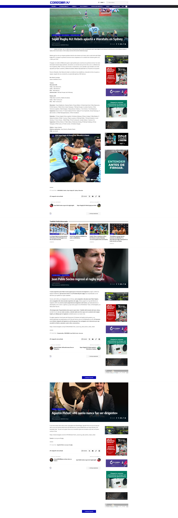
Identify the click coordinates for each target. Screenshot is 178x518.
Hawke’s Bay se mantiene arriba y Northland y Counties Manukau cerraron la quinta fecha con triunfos (99, 238)
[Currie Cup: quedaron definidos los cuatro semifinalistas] (79, 229)
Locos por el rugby (68, 444)
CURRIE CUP (72, 234)
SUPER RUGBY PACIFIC (75, 35)
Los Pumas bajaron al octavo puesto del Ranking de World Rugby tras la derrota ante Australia (58, 238)
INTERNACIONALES (56, 35)
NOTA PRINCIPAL (65, 35)
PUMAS (111, 234)
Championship (60, 333)
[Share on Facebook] (117, 44)
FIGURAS (54, 409)
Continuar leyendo (89, 377)
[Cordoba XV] (60, 2)
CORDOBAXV (60, 190)
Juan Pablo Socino (74, 333)
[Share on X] (119, 44)
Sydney (76, 190)
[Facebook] (98, 2)
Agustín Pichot (60, 444)
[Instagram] (104, 2)
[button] (123, 6)
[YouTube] (102, 2)
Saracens (81, 333)
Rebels (64, 190)
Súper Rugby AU (70, 190)
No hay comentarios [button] (94, 213)
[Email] (121, 44)
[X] (100, 2)
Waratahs (81, 190)
